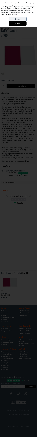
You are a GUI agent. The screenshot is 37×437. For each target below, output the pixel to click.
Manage (17, 19)
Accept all (18, 23)
